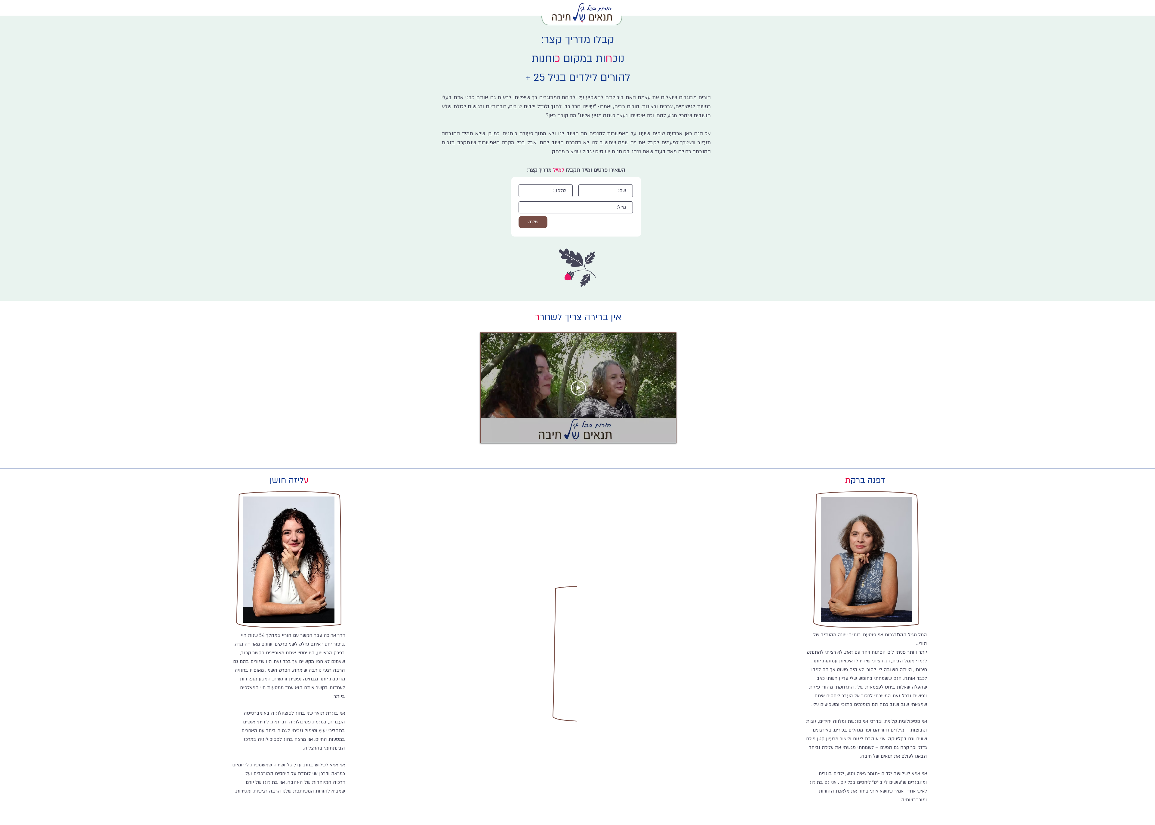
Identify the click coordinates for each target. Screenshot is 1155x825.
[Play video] (578, 388)
